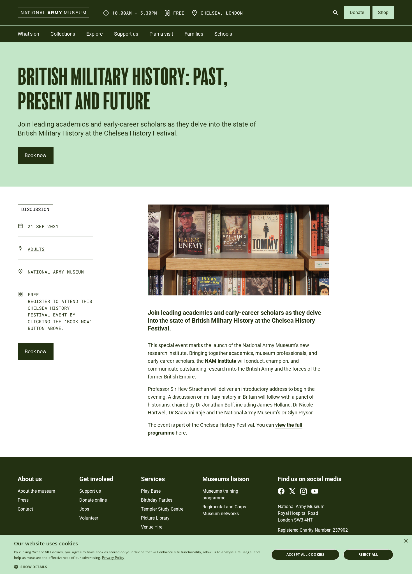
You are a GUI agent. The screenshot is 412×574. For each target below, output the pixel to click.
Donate (357, 12)
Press (23, 500)
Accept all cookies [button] (305, 554)
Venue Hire (151, 527)
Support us (90, 491)
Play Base (151, 491)
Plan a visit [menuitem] (161, 34)
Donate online (93, 500)
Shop (383, 12)
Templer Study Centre (162, 509)
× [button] (406, 541)
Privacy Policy (113, 557)
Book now (36, 155)
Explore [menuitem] (94, 34)
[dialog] (206, 554)
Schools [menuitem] (223, 34)
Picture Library (155, 518)
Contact (25, 509)
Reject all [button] (368, 554)
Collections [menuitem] (62, 34)
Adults (36, 249)
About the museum (36, 491)
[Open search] (335, 12)
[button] (138, 566)
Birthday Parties (156, 500)
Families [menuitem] (193, 34)
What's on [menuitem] (28, 34)
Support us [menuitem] (126, 34)
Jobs (84, 509)
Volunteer (88, 518)
